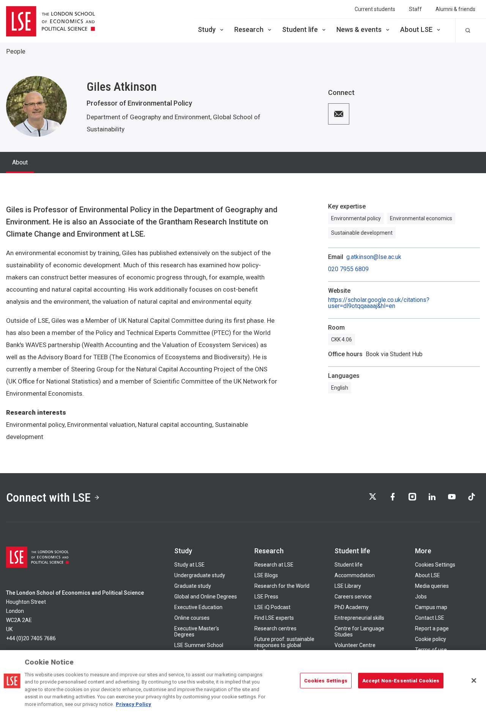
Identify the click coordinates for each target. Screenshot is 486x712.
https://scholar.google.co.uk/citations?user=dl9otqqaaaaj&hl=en (378, 303)
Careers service (353, 597)
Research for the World (281, 586)
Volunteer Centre (355, 645)
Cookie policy (430, 639)
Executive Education (198, 607)
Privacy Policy (133, 704)
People (15, 51)
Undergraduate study (199, 575)
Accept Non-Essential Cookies (401, 680)
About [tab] (20, 162)
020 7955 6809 (348, 269)
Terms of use (431, 650)
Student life (300, 29)
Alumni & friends (455, 9)
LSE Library (348, 586)
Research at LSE (273, 565)
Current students (375, 9)
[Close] (473, 680)
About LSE (416, 29)
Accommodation (355, 575)
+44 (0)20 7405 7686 (31, 638)
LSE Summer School (198, 645)
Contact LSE (429, 618)
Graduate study (192, 586)
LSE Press (266, 597)
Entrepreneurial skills (359, 618)
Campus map (431, 607)
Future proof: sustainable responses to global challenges (284, 645)
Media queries (432, 586)
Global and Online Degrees (205, 597)
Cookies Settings (435, 565)
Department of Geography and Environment (148, 117)
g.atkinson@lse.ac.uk (373, 257)
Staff (415, 9)
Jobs (421, 597)
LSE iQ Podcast (272, 607)
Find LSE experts (274, 618)
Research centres (275, 628)
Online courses (192, 618)
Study (207, 29)
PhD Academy (352, 607)
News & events (359, 29)
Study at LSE (189, 565)
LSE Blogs (266, 575)
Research (249, 29)
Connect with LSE (48, 497)
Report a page (432, 628)
